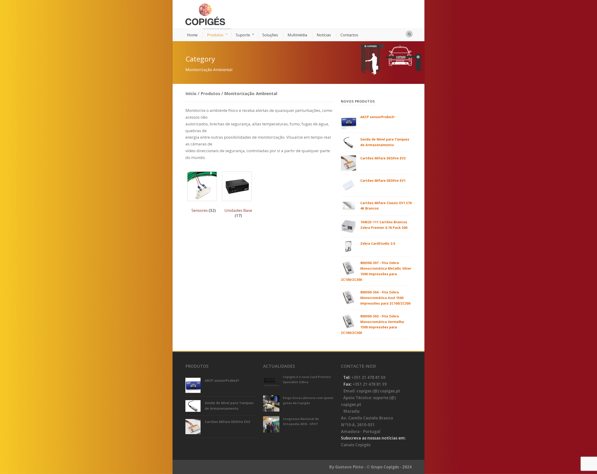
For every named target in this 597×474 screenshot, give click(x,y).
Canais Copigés (356, 444)
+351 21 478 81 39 (370, 384)
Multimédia (297, 35)
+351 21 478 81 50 (368, 377)
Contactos (349, 35)
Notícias (324, 35)
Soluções (270, 35)
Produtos (215, 35)
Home (192, 35)
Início (191, 93)
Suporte (243, 35)
